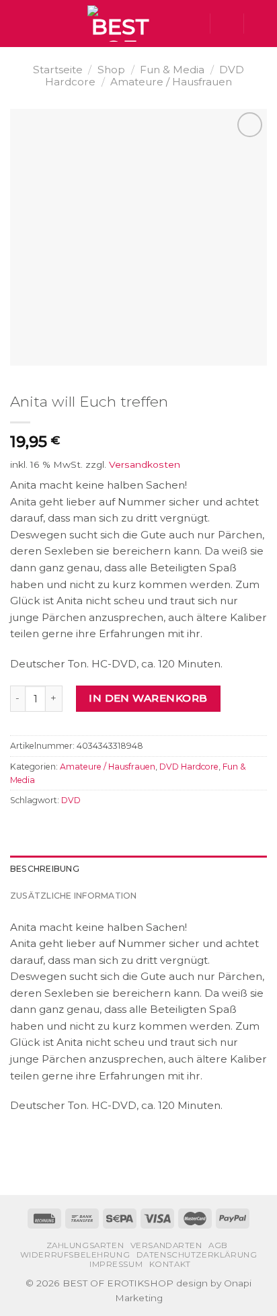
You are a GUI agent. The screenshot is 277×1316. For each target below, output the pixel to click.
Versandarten (166, 1245)
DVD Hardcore (189, 767)
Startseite (58, 69)
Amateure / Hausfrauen (171, 81)
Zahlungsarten (85, 1245)
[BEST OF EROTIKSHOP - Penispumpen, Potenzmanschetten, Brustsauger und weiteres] (120, 23)
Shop (111, 69)
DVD (71, 800)
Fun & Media (172, 69)
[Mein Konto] (226, 23)
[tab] (138, 869)
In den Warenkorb (148, 698)
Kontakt (170, 1264)
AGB (218, 1245)
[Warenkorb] (260, 23)
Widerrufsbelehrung (75, 1255)
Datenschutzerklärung (197, 1255)
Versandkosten (144, 464)
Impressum (116, 1264)
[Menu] (18, 23)
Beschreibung (44, 869)
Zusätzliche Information (73, 896)
